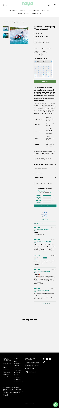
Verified (44, 219)
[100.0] (44, 214)
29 (48, 74)
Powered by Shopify (29, 402)
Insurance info (38, 173)
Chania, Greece (6, 369)
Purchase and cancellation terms (18, 380)
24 (35, 74)
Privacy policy (17, 377)
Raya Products (6, 376)
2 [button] (43, 303)
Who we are (17, 367)
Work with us (17, 372)
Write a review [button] (45, 206)
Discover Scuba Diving (39, 158)
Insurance (16, 365)
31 (35, 76)
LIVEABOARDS (34, 10)
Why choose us (17, 370)
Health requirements (17, 362)
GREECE (23, 10)
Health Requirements (40, 168)
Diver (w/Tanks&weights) (41, 36)
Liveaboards (6, 374)
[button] (7, 5)
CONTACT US (36, 13)
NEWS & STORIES (23, 13)
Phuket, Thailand (7, 363)
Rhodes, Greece (6, 372)
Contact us (16, 374)
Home (4, 21)
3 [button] (45, 303)
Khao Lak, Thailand (5, 367)
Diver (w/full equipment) (42, 42)
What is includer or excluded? (43, 164)
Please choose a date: (40, 58)
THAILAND (12, 10)
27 (43, 74)
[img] (37, 227)
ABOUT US (45, 10)
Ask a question (38, 177)
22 (48, 72)
